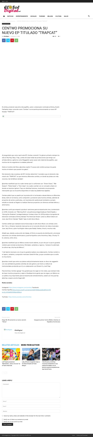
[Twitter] (8, 40)
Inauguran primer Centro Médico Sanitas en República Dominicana (47, 321)
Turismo (42, 16)
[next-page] (6, 373)
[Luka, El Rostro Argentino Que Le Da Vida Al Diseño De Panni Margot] (31, 354)
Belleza (50, 16)
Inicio (73, 435)
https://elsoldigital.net (20, 333)
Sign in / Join (5, 1)
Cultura (58, 16)
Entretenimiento (22, 16)
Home (3, 21)
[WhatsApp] (16, 40)
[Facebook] (4, 40)
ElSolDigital (6, 36)
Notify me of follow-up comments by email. (16, 419)
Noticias (10, 16)
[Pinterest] (12, 40)
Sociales (33, 16)
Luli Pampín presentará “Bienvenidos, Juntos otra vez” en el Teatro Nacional (11, 363)
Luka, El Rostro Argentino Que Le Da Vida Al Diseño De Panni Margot (31, 363)
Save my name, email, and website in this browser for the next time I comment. (27, 416)
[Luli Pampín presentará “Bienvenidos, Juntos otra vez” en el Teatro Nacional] (11, 354)
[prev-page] (3, 373)
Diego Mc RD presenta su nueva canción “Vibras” (14, 321)
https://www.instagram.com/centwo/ (20, 287)
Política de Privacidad (82, 435)
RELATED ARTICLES (10, 345)
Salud (66, 16)
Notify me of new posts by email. (13, 421)
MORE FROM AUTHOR (30, 345)
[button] (89, 16)
